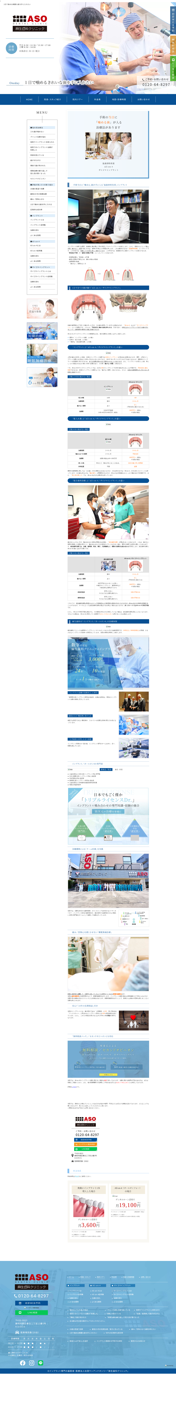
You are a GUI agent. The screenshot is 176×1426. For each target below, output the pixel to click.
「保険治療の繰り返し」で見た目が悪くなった (123, 1317)
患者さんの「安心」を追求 (78, 1341)
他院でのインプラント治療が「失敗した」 (83, 1313)
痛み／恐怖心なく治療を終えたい (143, 1329)
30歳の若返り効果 (37, 188)
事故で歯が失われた (38, 165)
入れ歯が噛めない (37, 131)
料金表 (97, 99)
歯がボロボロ (35, 160)
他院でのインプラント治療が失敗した (41, 148)
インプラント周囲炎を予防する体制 (109, 1341)
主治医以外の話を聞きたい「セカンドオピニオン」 (87, 1321)
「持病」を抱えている (113, 1313)
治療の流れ (34, 230)
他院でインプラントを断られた (42, 142)
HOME (29, 99)
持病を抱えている (37, 155)
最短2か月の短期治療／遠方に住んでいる (106, 1329)
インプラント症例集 (38, 225)
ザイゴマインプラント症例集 (41, 276)
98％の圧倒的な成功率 (114, 1333)
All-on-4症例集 (36, 250)
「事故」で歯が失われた (77, 1317)
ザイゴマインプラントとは (40, 271)
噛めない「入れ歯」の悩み (78, 1310)
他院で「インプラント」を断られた (148, 1310)
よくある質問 (35, 235)
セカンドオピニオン (38, 178)
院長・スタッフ (85, 1277)
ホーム (71, 1277)
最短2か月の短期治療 (38, 194)
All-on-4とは (35, 245)
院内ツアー (78, 99)
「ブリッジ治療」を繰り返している (118, 1310)
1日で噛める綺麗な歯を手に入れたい (83, 1333)
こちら (74, 1087)
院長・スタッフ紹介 (52, 99)
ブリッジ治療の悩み (38, 137)
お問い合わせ (144, 99)
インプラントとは (37, 219)
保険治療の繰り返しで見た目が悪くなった (38, 172)
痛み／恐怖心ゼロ (37, 199)
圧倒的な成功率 (36, 209)
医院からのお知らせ (137, 1341)
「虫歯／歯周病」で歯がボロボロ (148, 1313)
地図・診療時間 (119, 99)
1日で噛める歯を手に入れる (41, 204)
